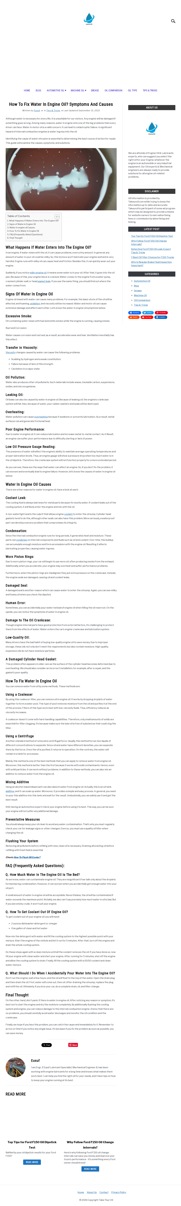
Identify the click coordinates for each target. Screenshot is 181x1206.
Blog (38, 90)
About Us (92, 1192)
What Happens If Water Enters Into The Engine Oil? (34, 220)
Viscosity (10, 352)
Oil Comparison (113, 90)
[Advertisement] (90, 63)
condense (21, 540)
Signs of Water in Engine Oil (22, 224)
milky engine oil (38, 272)
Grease (95, 90)
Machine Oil (77, 90)
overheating (41, 417)
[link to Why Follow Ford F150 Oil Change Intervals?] (90, 1118)
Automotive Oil (55, 90)
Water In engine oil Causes (22, 227)
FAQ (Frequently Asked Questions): (26, 234)
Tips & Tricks (150, 90)
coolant (68, 514)
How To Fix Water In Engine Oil (24, 231)
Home (27, 90)
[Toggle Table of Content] (55, 216)
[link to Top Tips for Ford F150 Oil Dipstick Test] (32, 1118)
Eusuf (37, 110)
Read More (32, 1162)
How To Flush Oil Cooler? (27, 857)
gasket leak (43, 281)
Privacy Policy (118, 1192)
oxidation (35, 303)
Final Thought (16, 237)
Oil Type (132, 90)
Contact (104, 1192)
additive (10, 791)
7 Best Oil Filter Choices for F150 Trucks (152, 257)
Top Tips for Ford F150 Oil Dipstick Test (152, 236)
